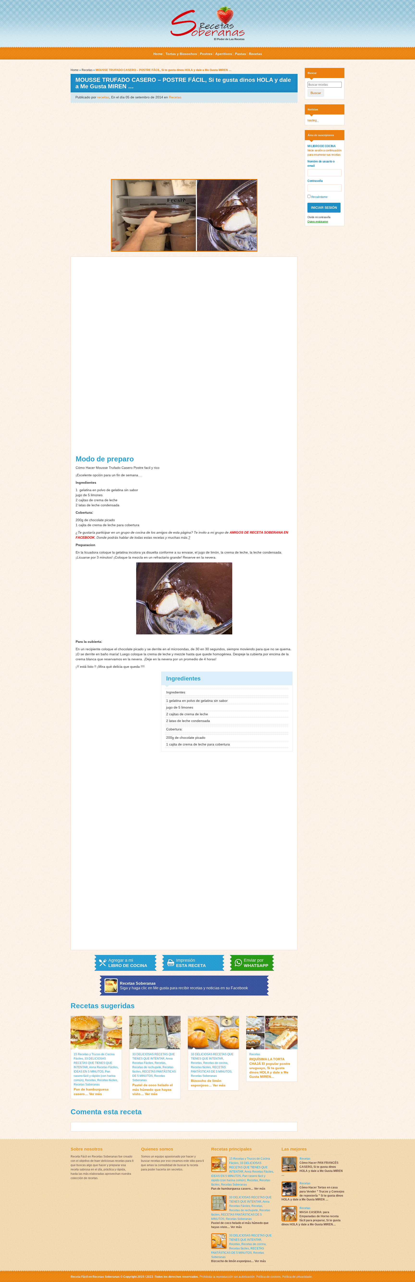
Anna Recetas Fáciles (103, 1067)
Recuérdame (319, 197)
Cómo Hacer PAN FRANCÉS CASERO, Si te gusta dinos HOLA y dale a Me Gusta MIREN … (312, 1168)
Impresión (191, 963)
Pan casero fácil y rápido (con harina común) (95, 1076)
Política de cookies (268, 1276)
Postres (206, 54)
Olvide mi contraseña (318, 217)
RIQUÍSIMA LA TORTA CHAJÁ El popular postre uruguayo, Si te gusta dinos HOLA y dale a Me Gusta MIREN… (269, 1068)
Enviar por (256, 963)
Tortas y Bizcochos (181, 54)
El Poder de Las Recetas (229, 39)
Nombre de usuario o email (320, 163)
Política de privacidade (296, 1276)
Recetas (255, 54)
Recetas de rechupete (146, 1067)
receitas (103, 97)
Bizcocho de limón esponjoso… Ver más (208, 1083)
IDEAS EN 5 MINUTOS (89, 1071)
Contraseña (315, 181)
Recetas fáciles (107, 1080)
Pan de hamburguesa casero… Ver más (91, 1091)
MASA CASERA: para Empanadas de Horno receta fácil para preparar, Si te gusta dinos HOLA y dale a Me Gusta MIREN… (311, 1218)
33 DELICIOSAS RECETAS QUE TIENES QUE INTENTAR (93, 1063)
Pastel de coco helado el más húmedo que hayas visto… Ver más (152, 1089)
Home (158, 54)
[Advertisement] (184, 140)
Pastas (240, 54)
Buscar (316, 93)
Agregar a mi (127, 963)
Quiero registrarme (317, 221)
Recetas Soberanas (87, 1084)
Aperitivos (223, 54)
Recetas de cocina (215, 1063)
